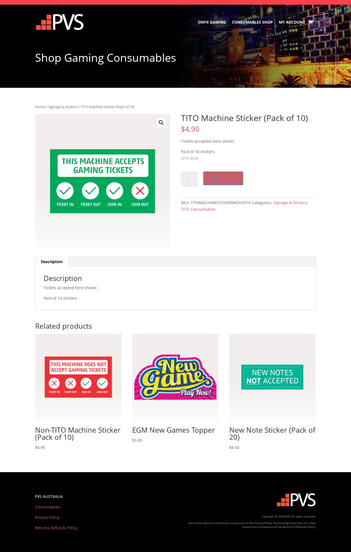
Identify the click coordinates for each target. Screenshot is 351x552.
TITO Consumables (198, 209)
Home (40, 106)
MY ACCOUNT (292, 22)
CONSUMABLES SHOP (252, 22)
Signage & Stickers (63, 106)
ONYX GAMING (212, 22)
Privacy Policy (47, 517)
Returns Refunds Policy (56, 527)
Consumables (47, 506)
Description (52, 261)
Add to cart (223, 178)
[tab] (52, 261)
